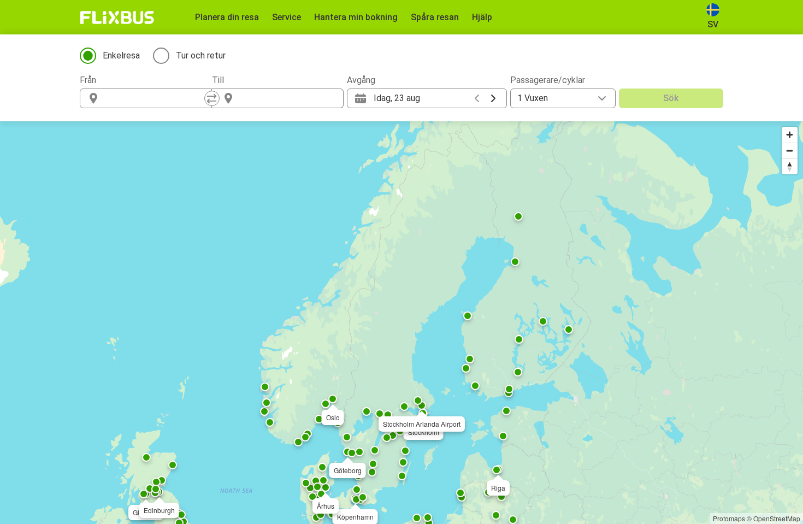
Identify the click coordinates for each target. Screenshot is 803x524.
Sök (670, 98)
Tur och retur (201, 55)
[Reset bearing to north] (790, 166)
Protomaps (729, 518)
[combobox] (156, 98)
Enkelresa (121, 55)
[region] (401, 322)
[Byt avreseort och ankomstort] (212, 98)
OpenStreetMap (776, 518)
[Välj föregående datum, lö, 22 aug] (476, 98)
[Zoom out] (790, 150)
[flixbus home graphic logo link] (117, 17)
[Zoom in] (790, 135)
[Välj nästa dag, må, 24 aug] (493, 98)
